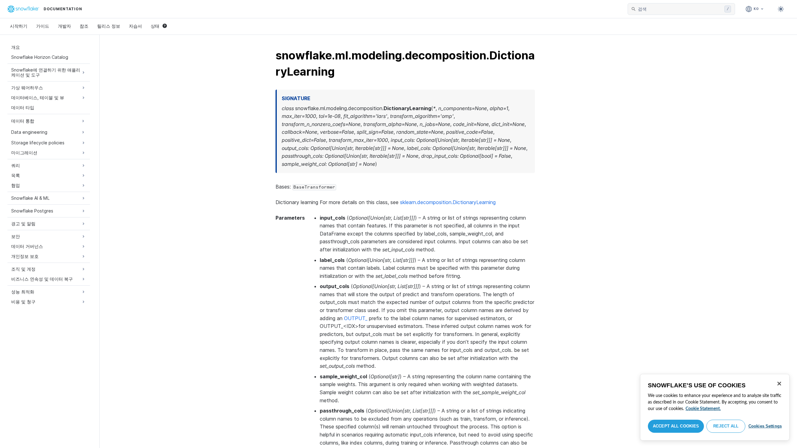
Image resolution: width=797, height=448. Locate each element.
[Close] (779, 383)
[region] (715, 407)
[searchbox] (680, 9)
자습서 (135, 26)
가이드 (42, 26)
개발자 (64, 26)
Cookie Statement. (703, 409)
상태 (155, 26)
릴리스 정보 (108, 26)
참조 (84, 26)
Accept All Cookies (676, 426)
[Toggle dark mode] (781, 9)
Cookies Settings (765, 426)
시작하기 (18, 26)
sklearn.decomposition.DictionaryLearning (448, 202)
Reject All (725, 426)
